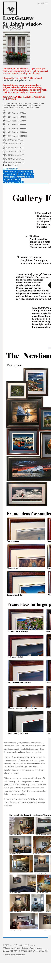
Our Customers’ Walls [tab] (13, 182)
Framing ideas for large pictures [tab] (18, 176)
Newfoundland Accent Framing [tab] (17, 171)
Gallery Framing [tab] (10, 168)
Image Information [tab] (12, 179)
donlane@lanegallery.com (17, 80)
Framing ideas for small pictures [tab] (18, 174)
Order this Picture (10, 165)
